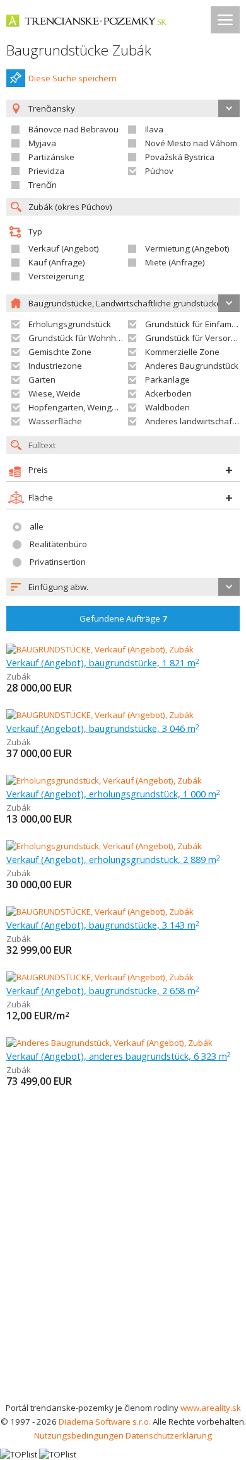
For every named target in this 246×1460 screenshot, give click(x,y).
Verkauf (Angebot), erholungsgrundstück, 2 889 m (113, 859)
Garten (42, 379)
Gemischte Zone (59, 351)
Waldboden (167, 407)
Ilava (154, 129)
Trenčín (42, 184)
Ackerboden (168, 393)
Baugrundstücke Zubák (78, 50)
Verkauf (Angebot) (63, 248)
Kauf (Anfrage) (56, 262)
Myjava (42, 143)
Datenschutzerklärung (169, 1435)
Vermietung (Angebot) (187, 248)
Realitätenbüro (58, 544)
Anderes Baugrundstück (191, 365)
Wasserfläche (55, 421)
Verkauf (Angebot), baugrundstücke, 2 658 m (102, 990)
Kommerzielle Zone (182, 351)
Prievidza (46, 171)
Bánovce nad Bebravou (73, 129)
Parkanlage (167, 379)
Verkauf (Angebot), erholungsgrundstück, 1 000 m (113, 793)
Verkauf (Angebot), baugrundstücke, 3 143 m (102, 924)
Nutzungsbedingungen (79, 1435)
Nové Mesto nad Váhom (191, 143)
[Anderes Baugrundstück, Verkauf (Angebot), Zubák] (109, 1042)
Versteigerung (56, 276)
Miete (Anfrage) (175, 262)
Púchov (159, 171)
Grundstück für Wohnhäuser (83, 338)
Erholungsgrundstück (69, 324)
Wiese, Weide (54, 393)
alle (37, 526)
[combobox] (123, 587)
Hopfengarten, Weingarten (80, 407)
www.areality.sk (210, 1407)
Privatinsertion (58, 561)
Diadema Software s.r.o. (105, 1421)
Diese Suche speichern (72, 78)
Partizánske (51, 157)
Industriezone (55, 365)
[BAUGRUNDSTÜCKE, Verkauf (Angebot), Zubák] (100, 649)
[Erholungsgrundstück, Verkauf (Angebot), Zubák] (104, 780)
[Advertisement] (123, 1271)
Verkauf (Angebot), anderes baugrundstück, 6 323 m (118, 1056)
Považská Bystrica (179, 157)
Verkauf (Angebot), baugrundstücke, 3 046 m (102, 728)
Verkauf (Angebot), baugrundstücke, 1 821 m (102, 662)
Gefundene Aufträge (123, 618)
